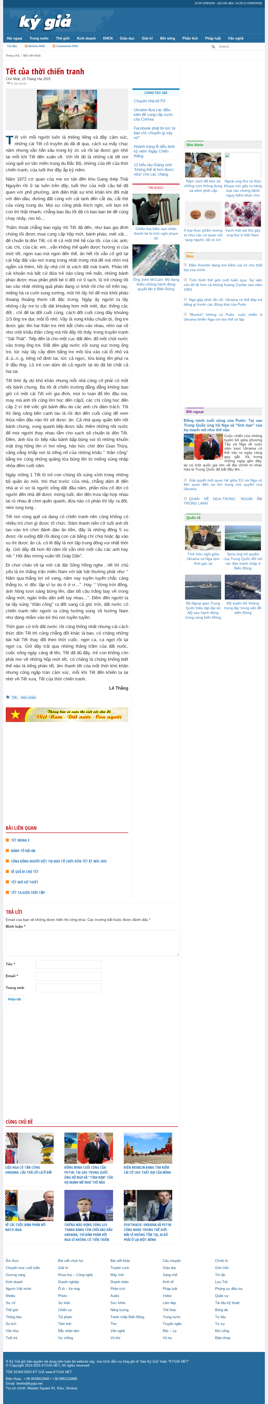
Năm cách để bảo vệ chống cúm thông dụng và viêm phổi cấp (203, 186)
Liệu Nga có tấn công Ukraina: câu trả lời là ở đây (28, 1170)
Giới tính (221, 1268)
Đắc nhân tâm (68, 1331)
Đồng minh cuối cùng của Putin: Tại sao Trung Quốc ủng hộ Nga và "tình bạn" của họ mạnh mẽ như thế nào (223, 425)
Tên (10, 964)
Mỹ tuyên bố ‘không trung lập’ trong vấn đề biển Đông (242, 608)
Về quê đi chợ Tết (25, 871)
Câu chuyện (172, 1261)
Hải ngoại (14, 38)
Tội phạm (65, 1317)
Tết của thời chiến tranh (45, 71)
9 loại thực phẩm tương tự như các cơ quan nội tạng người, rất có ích (203, 235)
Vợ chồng (65, 1338)
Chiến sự (65, 1310)
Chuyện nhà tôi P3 (149, 101)
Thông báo (14, 1317)
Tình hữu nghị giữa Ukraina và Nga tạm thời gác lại (203, 559)
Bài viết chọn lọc (70, 1261)
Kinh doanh (86, 38)
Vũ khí (115, 1338)
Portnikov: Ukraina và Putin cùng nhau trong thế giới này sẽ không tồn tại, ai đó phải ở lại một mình (147, 1232)
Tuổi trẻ (11, 1338)
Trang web (15, 988)
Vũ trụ (167, 1338)
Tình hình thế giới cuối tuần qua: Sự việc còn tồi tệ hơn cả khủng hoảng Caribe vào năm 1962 (223, 285)
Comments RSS (67, 46)
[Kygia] (44, 21)
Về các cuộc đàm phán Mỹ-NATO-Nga (26, 1227)
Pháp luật (213, 38)
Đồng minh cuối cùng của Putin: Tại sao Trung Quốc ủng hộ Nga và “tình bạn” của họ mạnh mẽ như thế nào (88, 1175)
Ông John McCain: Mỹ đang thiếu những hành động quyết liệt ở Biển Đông (156, 284)
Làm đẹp (169, 1303)
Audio (114, 1296)
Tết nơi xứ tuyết (24, 882)
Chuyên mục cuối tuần (23, 1268)
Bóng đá (221, 1310)
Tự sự (220, 1324)
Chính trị (221, 1261)
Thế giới (63, 38)
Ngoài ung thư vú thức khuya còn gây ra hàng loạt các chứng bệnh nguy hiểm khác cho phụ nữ (243, 190)
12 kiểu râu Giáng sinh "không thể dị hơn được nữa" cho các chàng (154, 169)
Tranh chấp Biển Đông (127, 1317)
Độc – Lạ (169, 1331)
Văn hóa (12, 1331)
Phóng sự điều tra (228, 1289)
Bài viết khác (32, 55)
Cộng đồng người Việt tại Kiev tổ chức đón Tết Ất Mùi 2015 (59, 861)
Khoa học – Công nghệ (75, 1275)
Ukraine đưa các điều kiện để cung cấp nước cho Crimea (153, 114)
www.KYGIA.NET (59, 1372)
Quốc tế (193, 518)
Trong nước (39, 38)
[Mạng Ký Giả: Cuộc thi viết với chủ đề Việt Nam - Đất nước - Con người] (67, 714)
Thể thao (169, 1310)
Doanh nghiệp (68, 1282)
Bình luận (15, 926)
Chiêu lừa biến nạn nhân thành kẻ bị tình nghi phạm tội (156, 233)
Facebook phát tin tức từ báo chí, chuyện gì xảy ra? (155, 133)
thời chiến (28, 698)
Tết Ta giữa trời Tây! (28, 892)
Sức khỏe (194, 145)
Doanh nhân (119, 1282)
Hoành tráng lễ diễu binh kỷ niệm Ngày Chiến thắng (154, 151)
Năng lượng (119, 1310)
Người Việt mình (18, 1289)
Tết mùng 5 (20, 840)
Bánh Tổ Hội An (23, 850)
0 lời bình (18, 83)
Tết (14, 698)
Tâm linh (64, 1324)
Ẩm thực (12, 1261)
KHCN (108, 38)
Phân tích (190, 38)
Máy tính (117, 1275)
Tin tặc (220, 1275)
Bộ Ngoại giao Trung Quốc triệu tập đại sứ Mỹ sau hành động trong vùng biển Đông (203, 610)
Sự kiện (64, 1303)
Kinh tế (168, 1282)
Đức (190, 256)
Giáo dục (127, 38)
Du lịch (11, 1324)
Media (10, 1296)
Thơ (113, 1324)
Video (167, 1296)
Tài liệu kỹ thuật (227, 1303)
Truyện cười (119, 1268)
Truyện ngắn (172, 1324)
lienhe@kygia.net (29, 1383)
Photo (62, 1296)
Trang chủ (13, 55)
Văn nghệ (235, 38)
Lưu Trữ (221, 1282)
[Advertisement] (67, 783)
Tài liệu (12, 46)
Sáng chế (170, 1275)
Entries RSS (37, 46)
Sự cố (10, 1303)
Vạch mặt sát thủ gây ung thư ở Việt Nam (242, 232)
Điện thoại (222, 1338)
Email (12, 976)
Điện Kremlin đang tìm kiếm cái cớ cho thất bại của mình (147, 1170)
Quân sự (221, 1296)
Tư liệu (220, 1317)
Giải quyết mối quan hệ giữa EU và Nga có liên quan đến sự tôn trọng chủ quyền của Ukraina (223, 484)
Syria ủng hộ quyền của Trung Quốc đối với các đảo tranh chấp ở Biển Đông (243, 561)
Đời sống (167, 38)
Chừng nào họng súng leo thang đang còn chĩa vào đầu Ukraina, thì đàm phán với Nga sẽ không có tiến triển (88, 1232)
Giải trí (147, 38)
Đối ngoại (195, 412)
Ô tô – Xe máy (69, 1289)
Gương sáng (15, 1275)
